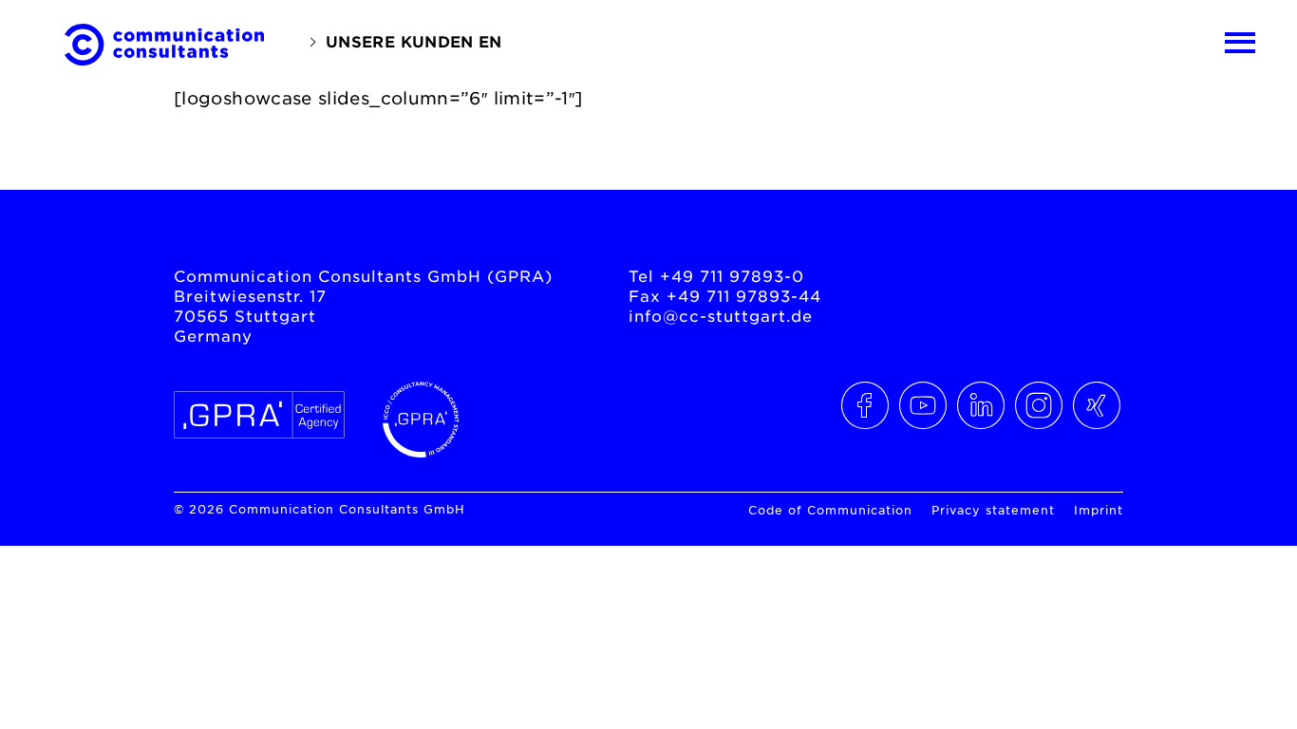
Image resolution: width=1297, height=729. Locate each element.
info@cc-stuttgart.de (721, 315)
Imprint (1098, 509)
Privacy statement (993, 509)
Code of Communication (830, 509)
